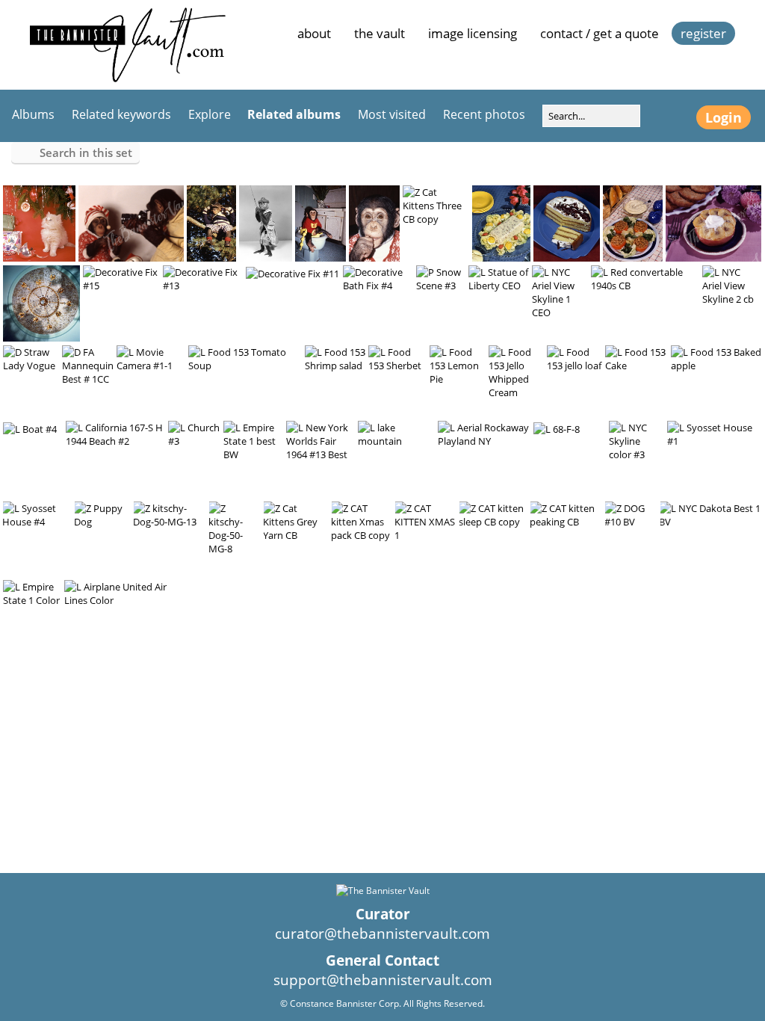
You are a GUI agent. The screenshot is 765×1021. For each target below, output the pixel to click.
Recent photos (484, 114)
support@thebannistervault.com (382, 980)
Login (723, 117)
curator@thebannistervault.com (382, 933)
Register (703, 33)
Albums (33, 114)
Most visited (392, 114)
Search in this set (86, 152)
